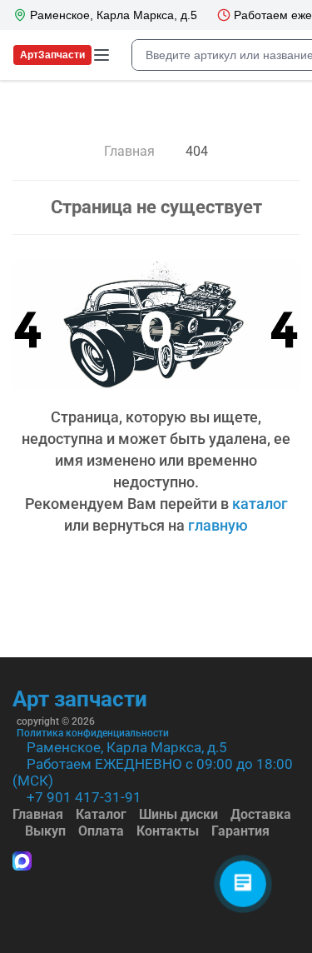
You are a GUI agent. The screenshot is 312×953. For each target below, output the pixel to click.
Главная (37, 814)
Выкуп (45, 831)
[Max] (22, 862)
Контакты (167, 831)
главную (218, 525)
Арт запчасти (79, 698)
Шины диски (178, 814)
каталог (260, 503)
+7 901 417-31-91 (84, 797)
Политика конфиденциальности (93, 733)
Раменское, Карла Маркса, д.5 (127, 747)
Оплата (101, 831)
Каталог (101, 814)
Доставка (260, 814)
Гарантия (240, 831)
